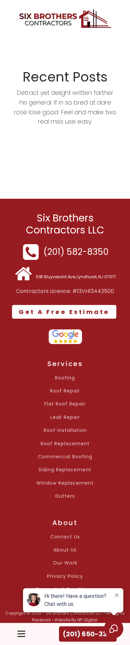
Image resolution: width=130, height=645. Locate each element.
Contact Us (65, 536)
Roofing (65, 377)
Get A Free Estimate (64, 312)
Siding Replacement (65, 469)
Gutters (65, 496)
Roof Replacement (65, 443)
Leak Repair (65, 417)
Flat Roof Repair (65, 404)
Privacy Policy (65, 576)
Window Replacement (65, 483)
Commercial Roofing (65, 456)
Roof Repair (65, 390)
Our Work (65, 563)
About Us (65, 549)
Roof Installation (65, 430)
